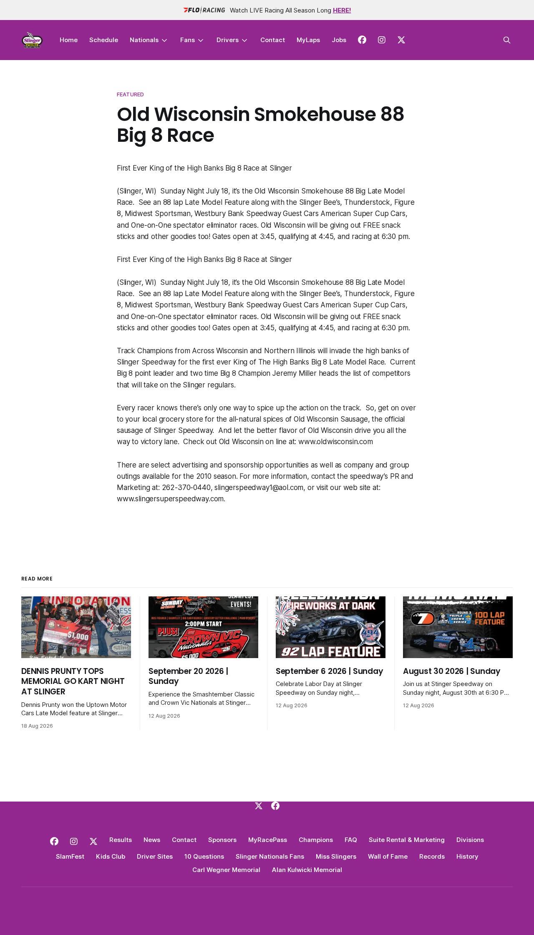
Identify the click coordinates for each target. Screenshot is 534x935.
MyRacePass (267, 840)
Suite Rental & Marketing (407, 840)
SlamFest (70, 856)
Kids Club (110, 856)
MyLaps (308, 40)
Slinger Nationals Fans (270, 856)
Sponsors (222, 840)
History (467, 856)
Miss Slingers (336, 856)
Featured (130, 94)
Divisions (470, 840)
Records (432, 856)
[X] (258, 806)
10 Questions (204, 856)
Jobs (339, 40)
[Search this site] (507, 40)
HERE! (342, 10)
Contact (272, 40)
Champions (316, 840)
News (152, 840)
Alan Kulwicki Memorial (307, 870)
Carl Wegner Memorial (226, 870)
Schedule (103, 40)
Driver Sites (155, 856)
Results (120, 840)
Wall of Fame (388, 856)
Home (69, 40)
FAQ (351, 840)
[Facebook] (275, 806)
